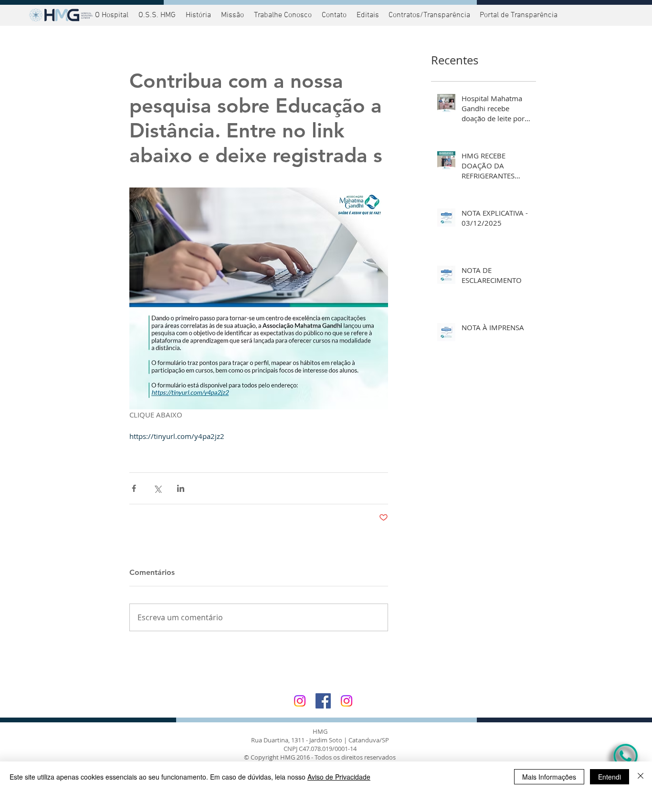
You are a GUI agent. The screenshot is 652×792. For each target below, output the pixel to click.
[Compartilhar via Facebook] (133, 488)
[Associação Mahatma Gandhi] (346, 701)
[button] (517, 15)
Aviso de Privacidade (338, 777)
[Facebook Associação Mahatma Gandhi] (323, 701)
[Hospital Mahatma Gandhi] (299, 701)
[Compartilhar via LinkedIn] (180, 488)
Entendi (609, 777)
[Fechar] (640, 776)
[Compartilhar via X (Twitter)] (157, 488)
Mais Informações (549, 777)
